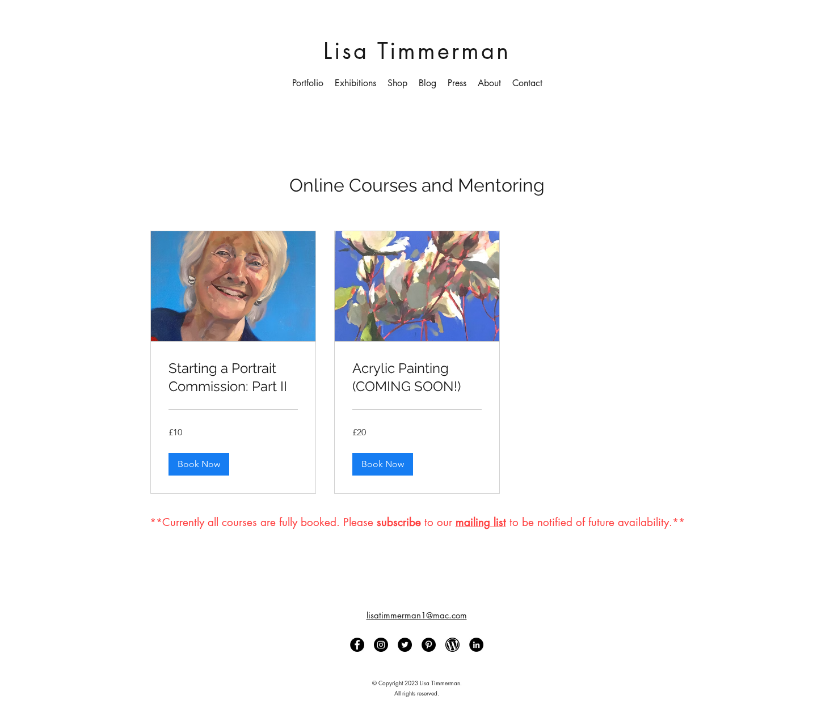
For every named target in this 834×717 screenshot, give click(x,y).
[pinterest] (429, 645)
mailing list (481, 522)
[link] (233, 377)
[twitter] (405, 645)
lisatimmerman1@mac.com (417, 615)
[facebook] (357, 645)
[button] (308, 83)
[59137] (452, 645)
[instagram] (381, 645)
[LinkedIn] (476, 645)
